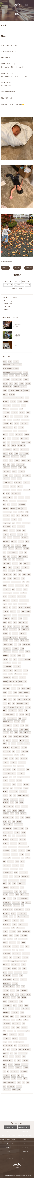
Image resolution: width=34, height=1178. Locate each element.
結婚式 (15, 736)
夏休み (22, 894)
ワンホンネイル (14, 456)
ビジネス (15, 607)
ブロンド (28, 475)
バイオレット (6, 541)
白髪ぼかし (21, 810)
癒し (8, 504)
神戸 (21, 732)
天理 (23, 905)
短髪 (28, 769)
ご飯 (8, 445)
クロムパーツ (13, 762)
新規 (9, 835)
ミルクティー (17, 537)
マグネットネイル (7, 574)
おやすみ (5, 640)
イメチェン (11, 780)
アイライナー (6, 515)
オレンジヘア (24, 758)
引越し (4, 692)
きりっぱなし (6, 688)
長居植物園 (5, 655)
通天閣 (28, 994)
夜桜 (23, 626)
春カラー (5, 453)
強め (4, 861)
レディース (13, 467)
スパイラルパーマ (13, 791)
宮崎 (20, 556)
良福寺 (10, 475)
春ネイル (5, 629)
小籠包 (22, 1012)
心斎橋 (4, 1042)
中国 (18, 990)
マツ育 (18, 751)
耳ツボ (4, 1008)
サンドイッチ (16, 905)
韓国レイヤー (6, 997)
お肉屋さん (26, 784)
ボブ (22, 438)
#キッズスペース (19, 285)
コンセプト (16, 361)
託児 (4, 442)
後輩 (21, 891)
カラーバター (6, 1078)
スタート (5, 1056)
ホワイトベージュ (23, 1053)
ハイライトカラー (7, 431)
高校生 (15, 622)
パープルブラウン (22, 596)
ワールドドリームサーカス (9, 1082)
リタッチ (5, 633)
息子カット (11, 530)
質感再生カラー (23, 791)
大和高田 (15, 810)
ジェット (23, 994)
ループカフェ (6, 927)
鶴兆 (4, 556)
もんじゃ (9, 537)
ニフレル (22, 740)
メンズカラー (6, 581)
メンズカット (6, 467)
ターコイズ (26, 548)
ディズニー (21, 736)
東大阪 (23, 942)
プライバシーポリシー (16, 379)
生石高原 (17, 935)
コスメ (21, 802)
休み (21, 453)
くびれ (20, 467)
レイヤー (14, 662)
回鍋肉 (24, 968)
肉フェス (22, 651)
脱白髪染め (5, 813)
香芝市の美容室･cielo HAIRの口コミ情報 (12, 364)
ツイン (22, 946)
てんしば (9, 626)
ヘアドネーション (7, 449)
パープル (24, 460)
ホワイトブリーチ (15, 964)
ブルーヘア (27, 707)
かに (4, 578)
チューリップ (23, 677)
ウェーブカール (17, 482)
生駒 (27, 828)
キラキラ (5, 460)
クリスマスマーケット (24, 1045)
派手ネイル (27, 659)
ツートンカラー (18, 972)
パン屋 (21, 869)
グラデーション (26, 523)
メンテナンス (6, 519)
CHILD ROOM (17, 386)
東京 (27, 736)
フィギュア (26, 692)
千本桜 (8, 810)
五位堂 (20, 692)
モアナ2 (23, 964)
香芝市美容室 (22, 504)
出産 (25, 604)
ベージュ (5, 475)
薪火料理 (5, 1034)
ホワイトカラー (21, 883)
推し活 (22, 640)
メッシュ (13, 478)
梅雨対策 (19, 821)
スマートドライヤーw (13, 880)
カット (4, 548)
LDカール (28, 902)
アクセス (18, 375)
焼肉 (4, 438)
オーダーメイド (26, 1049)
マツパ (17, 994)
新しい (4, 883)
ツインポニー (15, 648)
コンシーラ (15, 725)
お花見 (16, 453)
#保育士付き (25, 281)
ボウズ (22, 920)
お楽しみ (9, 729)
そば (29, 574)
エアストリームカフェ (23, 898)
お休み (13, 464)
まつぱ (22, 817)
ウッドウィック (25, 876)
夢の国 (21, 729)
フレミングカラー (16, 953)
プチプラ (16, 754)
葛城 (15, 898)
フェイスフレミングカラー (9, 773)
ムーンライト (15, 865)
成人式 (26, 397)
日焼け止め (5, 508)
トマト (10, 916)
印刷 (10, 637)
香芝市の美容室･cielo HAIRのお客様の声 (12, 372)
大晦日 (14, 574)
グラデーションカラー (21, 961)
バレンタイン (6, 600)
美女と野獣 (24, 747)
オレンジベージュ (23, 431)
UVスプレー (13, 508)
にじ (27, 640)
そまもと (20, 784)
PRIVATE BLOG (4, 261)
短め (10, 957)
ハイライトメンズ (14, 887)
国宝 (19, 997)
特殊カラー (13, 541)
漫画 (19, 688)
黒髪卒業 (5, 500)
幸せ (22, 1075)
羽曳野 (15, 872)
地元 (14, 765)
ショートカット (15, 405)
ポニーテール (17, 578)
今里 (10, 659)
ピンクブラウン (15, 902)
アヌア (11, 802)
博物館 (19, 655)
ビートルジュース (21, 927)
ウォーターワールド (7, 670)
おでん (24, 545)
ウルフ (27, 541)
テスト (4, 1067)
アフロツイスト (6, 920)
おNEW (10, 736)
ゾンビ (4, 736)
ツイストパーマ (6, 769)
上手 (9, 821)
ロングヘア (13, 519)
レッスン (13, 997)
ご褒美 (23, 721)
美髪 (15, 427)
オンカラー (21, 497)
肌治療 (18, 1027)
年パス (9, 567)
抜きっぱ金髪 (20, 703)
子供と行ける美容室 (16, 493)
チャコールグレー (24, 872)
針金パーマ (5, 869)
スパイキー (5, 887)
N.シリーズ (26, 390)
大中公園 (26, 453)
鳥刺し (27, 714)
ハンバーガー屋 (6, 946)
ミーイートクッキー (7, 832)
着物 (9, 559)
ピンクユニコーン (19, 416)
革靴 (20, 1049)
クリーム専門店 (18, 788)
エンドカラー (12, 931)
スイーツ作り (25, 1064)
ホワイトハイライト (7, 824)
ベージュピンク (12, 629)
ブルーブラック (6, 662)
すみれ (13, 784)
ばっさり (27, 743)
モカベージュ (17, 626)
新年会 (9, 604)
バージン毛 (21, 1034)
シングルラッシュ (7, 765)
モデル (4, 570)
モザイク (5, 957)
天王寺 (28, 442)
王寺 (13, 950)
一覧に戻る (17, 267)
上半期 (22, 725)
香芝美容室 (5, 408)
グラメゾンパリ (6, 968)
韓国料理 (14, 445)
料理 (12, 545)
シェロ (26, 438)
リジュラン (24, 1027)
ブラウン (19, 523)
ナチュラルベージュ (22, 500)
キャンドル (17, 876)
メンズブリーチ (22, 681)
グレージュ (12, 486)
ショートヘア (6, 747)
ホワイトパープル (16, 1023)
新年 (11, 1053)
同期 (24, 1056)
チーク (23, 835)
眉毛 (27, 512)
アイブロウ (21, 512)
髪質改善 (17, 423)
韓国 (17, 802)
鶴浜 (4, 464)
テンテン (5, 659)
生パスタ (5, 791)
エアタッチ (21, 541)
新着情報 (10, 261)
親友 (24, 530)
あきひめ (10, 1064)
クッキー (5, 780)
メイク (14, 512)
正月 (24, 581)
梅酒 (16, 938)
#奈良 (20, 288)
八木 (13, 751)
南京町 (16, 732)
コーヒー (21, 607)
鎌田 (10, 777)
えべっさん (10, 585)
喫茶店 (17, 894)
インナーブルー (21, 526)
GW (23, 655)
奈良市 (17, 813)
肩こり (14, 1005)
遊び (9, 883)
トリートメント (24, 423)
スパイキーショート (23, 924)
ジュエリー (10, 1008)
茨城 (4, 1086)
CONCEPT (26, 379)
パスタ (22, 696)
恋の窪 (26, 1005)
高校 (4, 729)
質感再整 (28, 909)
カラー (4, 390)
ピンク (20, 519)
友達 (4, 626)
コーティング (6, 854)
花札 (28, 581)
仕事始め (9, 578)
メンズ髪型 (5, 423)
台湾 (23, 1008)
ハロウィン (5, 732)
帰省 (20, 574)
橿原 (15, 699)
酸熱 (11, 423)
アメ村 (9, 1042)
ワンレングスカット (7, 721)
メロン (4, 699)
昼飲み (4, 743)
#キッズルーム (8, 285)
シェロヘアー (25, 375)
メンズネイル (23, 633)
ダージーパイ (6, 1012)
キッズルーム (20, 559)
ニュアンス (25, 957)
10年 (25, 563)
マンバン (14, 924)
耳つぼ (21, 1001)
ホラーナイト (27, 732)
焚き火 (10, 876)
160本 (27, 585)
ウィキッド (14, 975)
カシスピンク (12, 942)
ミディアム (14, 983)
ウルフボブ (19, 780)
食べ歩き (14, 471)
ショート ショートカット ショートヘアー (13, 397)
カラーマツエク (22, 637)
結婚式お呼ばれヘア (7, 1060)
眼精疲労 (21, 1005)
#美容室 (14, 288)
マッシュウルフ (6, 526)
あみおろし (14, 1038)
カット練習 (16, 832)
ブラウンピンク (13, 869)
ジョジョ (13, 688)
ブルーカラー (6, 964)
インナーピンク (6, 523)
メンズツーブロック (7, 497)
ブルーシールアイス (12, 1001)
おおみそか (5, 1053)
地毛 (15, 1045)
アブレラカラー (6, 983)
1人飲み (5, 681)
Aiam (15, 1042)
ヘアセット (5, 401)
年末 (19, 942)
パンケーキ (13, 850)
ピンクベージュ (18, 673)
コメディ (5, 931)
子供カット (15, 449)
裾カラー (5, 394)
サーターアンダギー (11, 718)
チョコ (27, 777)
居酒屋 (15, 692)
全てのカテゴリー (8, 301)
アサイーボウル (6, 751)
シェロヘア (5, 416)
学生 (20, 662)
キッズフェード (24, 916)
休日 (4, 445)
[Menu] (30, 5)
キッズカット (6, 489)
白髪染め (26, 1019)
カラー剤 (13, 1078)
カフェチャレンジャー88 (8, 714)
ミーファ (24, 508)
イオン (25, 1078)
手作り (23, 986)
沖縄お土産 (13, 618)
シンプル (10, 673)
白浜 (4, 938)
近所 (15, 777)
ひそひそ (25, 699)
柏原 (14, 703)
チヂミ (21, 950)
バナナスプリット (12, 710)
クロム (18, 835)
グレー (22, 887)
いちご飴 (26, 788)
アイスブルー (6, 412)
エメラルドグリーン (7, 1045)
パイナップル (22, 850)
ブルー (13, 526)
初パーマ (14, 615)
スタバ (4, 604)
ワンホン (12, 990)
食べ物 (12, 1027)
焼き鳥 (23, 688)
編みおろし (22, 412)
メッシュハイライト (15, 581)
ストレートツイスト (7, 482)
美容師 (4, 835)
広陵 (11, 788)
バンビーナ (5, 799)
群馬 (28, 1082)
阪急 (8, 1049)
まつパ (16, 817)
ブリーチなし (12, 500)
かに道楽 (5, 916)
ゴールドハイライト (7, 891)
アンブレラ (19, 1019)
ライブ (16, 1016)
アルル (27, 1008)
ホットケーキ (25, 515)
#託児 (12, 281)
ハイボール (12, 611)
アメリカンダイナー (7, 872)
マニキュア (16, 721)
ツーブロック (27, 482)
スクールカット (6, 1038)
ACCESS (21, 383)
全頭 (4, 552)
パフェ (9, 699)
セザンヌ (23, 754)
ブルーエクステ (6, 677)
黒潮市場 (5, 935)
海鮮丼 (20, 618)
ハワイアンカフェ (12, 846)
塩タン (15, 659)
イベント (16, 729)
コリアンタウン (6, 471)
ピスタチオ (5, 839)
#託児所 (18, 281)
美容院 (4, 585)
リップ (25, 589)
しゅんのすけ (21, 777)
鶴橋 (25, 467)
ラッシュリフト (25, 567)
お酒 (4, 537)
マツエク (25, 556)
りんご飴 (12, 707)
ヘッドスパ (15, 979)
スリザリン (19, 589)
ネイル (10, 460)
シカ (19, 611)
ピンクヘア (21, 427)
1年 (14, 570)
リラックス (14, 504)
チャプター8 (21, 1042)
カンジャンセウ (23, 1038)
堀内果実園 (17, 1064)
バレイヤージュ (19, 434)
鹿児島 (24, 574)
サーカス (20, 1078)
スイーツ (5, 758)
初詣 (23, 578)
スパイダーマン (17, 670)
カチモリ (11, 1056)
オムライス (18, 545)
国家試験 (24, 832)
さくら (25, 673)
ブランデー (5, 990)
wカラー (27, 497)
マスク (4, 596)
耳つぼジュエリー (7, 1005)
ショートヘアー (6, 405)
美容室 (9, 361)
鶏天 (20, 718)
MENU (11, 383)
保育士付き (10, 548)
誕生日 (23, 442)
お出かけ (27, 434)
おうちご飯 (20, 534)
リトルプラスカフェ (7, 909)
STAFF (16, 383)
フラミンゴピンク (7, 512)
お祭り (26, 703)
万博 (29, 1016)
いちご (19, 1060)
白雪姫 (21, 975)
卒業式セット (19, 1067)
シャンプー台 (6, 618)
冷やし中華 (12, 534)
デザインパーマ (17, 957)
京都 (10, 795)
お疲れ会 (5, 777)
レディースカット (15, 1071)
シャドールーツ (26, 644)
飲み (25, 891)
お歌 (27, 725)
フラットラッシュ (20, 585)
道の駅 (12, 927)
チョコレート (14, 600)
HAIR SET (12, 394)
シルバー (11, 434)
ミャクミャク (6, 1027)
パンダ (17, 986)
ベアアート (15, 740)
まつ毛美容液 (25, 751)
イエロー (13, 489)
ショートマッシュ (18, 824)
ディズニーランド (15, 747)
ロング (4, 710)
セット (28, 412)
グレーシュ (5, 994)
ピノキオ (11, 894)
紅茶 (9, 703)
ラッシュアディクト (7, 754)
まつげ (28, 850)
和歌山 (19, 931)
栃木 (24, 1082)
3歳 (18, 1075)
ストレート (5, 843)
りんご (22, 861)
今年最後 (19, 570)
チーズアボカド (6, 902)
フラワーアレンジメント (12, 696)
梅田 (4, 1049)
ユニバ (4, 567)
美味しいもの (6, 1019)
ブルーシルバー (6, 648)
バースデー (20, 743)
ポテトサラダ (6, 545)
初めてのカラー (12, 1034)
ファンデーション (7, 725)
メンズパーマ (6, 478)
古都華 (4, 1064)
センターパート (20, 773)
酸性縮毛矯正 (23, 839)
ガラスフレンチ (22, 762)
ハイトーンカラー (25, 449)
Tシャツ (5, 637)
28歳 (21, 563)
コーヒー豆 (5, 611)
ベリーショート (21, 769)
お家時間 (5, 530)
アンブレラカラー (7, 666)
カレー (12, 515)
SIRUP (11, 1016)
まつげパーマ (17, 567)
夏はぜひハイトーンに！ (16, 390)
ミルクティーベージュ (12, 552)
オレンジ (20, 401)
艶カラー (5, 434)
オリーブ (5, 942)
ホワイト (22, 799)
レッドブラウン (6, 975)
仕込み (28, 688)
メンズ (26, 416)
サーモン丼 (14, 677)
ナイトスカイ (25, 806)
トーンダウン (24, 979)
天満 (27, 740)
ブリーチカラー (6, 865)
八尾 (26, 710)
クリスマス (14, 563)
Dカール (21, 854)
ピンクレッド (24, 990)
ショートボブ (16, 438)
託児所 (21, 408)
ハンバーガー (6, 850)
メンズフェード (21, 445)
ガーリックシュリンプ (24, 846)
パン (15, 644)
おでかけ (17, 640)
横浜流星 (24, 997)
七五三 (4, 559)
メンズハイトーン (13, 681)
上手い (4, 821)
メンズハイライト (16, 442)
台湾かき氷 (5, 1016)
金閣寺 (19, 795)
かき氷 (24, 718)
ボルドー (8, 740)
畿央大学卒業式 (6, 615)
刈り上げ (11, 758)
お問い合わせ (6, 379)
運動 (20, 644)
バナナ (17, 861)
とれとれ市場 (24, 935)
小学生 (11, 813)
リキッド (9, 898)
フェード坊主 (15, 920)
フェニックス (14, 854)
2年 (25, 552)
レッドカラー (6, 913)
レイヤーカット (6, 950)
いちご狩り (25, 1060)
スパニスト (10, 1067)
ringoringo (5, 707)
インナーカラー (13, 408)
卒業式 (9, 622)
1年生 (27, 894)
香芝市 (4, 361)
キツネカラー (6, 1075)
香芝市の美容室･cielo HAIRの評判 (10, 368)
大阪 (8, 464)
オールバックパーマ (22, 913)
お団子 (27, 946)
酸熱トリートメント (7, 427)
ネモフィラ (12, 655)
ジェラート (23, 813)
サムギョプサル (6, 953)
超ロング (13, 1075)
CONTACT (28, 383)
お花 (19, 1089)
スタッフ (11, 375)
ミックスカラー (11, 596)
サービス (26, 372)
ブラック (21, 659)
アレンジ (28, 611)
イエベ (4, 846)
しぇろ (25, 618)
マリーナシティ (26, 931)
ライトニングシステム (8, 806)
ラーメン (5, 894)
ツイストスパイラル (17, 685)
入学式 (10, 453)
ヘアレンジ (12, 401)
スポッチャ (25, 795)
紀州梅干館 (9, 938)
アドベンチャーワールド (8, 986)
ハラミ (4, 673)
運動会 (26, 729)
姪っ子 (20, 604)
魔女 (11, 732)
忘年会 (21, 552)
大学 (4, 1071)
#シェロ (28, 285)
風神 (4, 898)
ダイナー (21, 710)
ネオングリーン (16, 666)
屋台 (27, 626)
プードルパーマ (6, 1023)
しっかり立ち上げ (7, 905)
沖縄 (4, 718)
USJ (29, 563)
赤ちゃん (5, 607)
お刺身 (12, 1019)
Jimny (9, 570)
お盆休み (22, 714)
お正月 (17, 758)
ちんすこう (27, 607)
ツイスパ (15, 637)
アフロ (22, 865)
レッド (25, 972)
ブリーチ (24, 386)
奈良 (14, 559)
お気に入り (18, 1056)
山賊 (24, 1023)
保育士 (7, 493)
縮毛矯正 (28, 817)
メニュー (5, 375)
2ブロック (5, 961)
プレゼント (14, 556)
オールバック (10, 861)
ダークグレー (25, 537)
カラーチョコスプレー (18, 828)
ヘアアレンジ (14, 412)
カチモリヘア (15, 946)
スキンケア (5, 802)
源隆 (20, 968)
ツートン (5, 876)
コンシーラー (13, 843)
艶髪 (13, 523)
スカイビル (14, 1049)
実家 (16, 1053)
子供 (8, 442)
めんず (13, 769)
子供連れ (26, 401)
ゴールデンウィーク (7, 644)
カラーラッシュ (26, 953)
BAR (4, 696)
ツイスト (14, 743)
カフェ (19, 699)
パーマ (14, 431)
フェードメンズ (20, 464)
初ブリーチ (5, 788)
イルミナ (17, 806)
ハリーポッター (6, 589)
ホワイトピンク (25, 629)
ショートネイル (13, 839)
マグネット (5, 762)
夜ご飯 (15, 604)
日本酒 (4, 972)
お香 (4, 504)
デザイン (27, 854)
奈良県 (4, 622)
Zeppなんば (23, 1016)
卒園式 (22, 648)
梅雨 (14, 821)
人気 (15, 497)
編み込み (20, 478)
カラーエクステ (6, 784)
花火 (27, 696)
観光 (15, 795)
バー (26, 534)
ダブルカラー (22, 471)
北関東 (18, 1082)
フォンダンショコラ (24, 600)
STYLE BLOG (7, 306)
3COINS (14, 1089)
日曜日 (14, 883)
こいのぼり (17, 460)
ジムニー (20, 489)
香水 (19, 508)
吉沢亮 (4, 1001)
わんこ (10, 640)
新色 (4, 810)
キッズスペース (6, 563)
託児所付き (15, 633)
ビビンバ (26, 670)
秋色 (23, 902)
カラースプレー (19, 707)
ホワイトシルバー (7, 979)
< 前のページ (5, 267)
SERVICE (5, 383)
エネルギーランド (23, 938)
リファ (4, 880)
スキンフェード (6, 924)
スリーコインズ (6, 1089)
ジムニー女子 (27, 489)
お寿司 (10, 935)
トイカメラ (19, 1086)
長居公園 (28, 651)
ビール (9, 692)
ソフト (4, 703)
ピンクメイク (6, 456)
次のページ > (29, 267)
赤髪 (20, 622)
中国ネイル (23, 456)
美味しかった (21, 765)
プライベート (19, 548)
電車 (23, 611)
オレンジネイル (6, 651)
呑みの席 (19, 530)
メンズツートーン (7, 685)
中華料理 (14, 968)
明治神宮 (26, 1067)
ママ (14, 835)
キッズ (15, 891)
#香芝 (6, 281)
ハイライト (5, 486)
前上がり (12, 961)
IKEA (29, 460)
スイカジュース (14, 1012)
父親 (8, 556)
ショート (24, 405)
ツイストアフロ (13, 799)
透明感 (11, 994)
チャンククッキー (7, 828)
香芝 (11, 416)
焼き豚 (18, 515)
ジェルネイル (18, 475)
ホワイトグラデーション (24, 615)
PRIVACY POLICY (7, 386)
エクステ (13, 913)
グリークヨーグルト (18, 909)
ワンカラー (14, 651)
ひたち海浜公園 (10, 1086)
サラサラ (5, 795)
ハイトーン (20, 486)
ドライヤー (22, 880)
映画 (13, 589)
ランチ (8, 438)
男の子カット (24, 1071)
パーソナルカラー (23, 843)
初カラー (25, 622)
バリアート (5, 534)
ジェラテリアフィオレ (8, 817)
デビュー (10, 972)
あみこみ (18, 1008)
